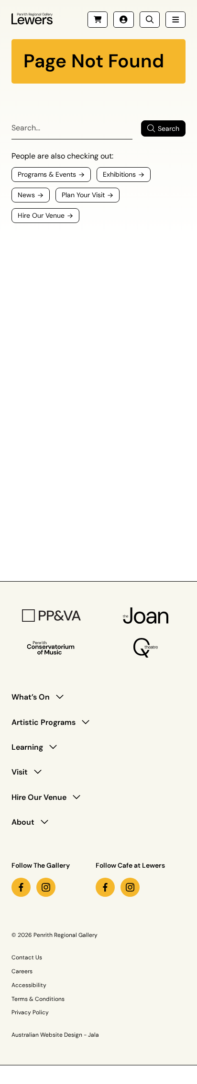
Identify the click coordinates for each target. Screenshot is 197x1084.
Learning (27, 747)
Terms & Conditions (38, 999)
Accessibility (28, 985)
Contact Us (26, 957)
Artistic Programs (43, 722)
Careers (22, 971)
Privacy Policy (30, 1012)
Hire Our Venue (38, 797)
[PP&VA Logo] (51, 615)
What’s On (30, 697)
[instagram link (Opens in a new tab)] (45, 887)
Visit (19, 772)
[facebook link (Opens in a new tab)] (21, 887)
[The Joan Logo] (146, 615)
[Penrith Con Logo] (51, 648)
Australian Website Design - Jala (55, 1035)
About (22, 822)
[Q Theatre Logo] (145, 648)
